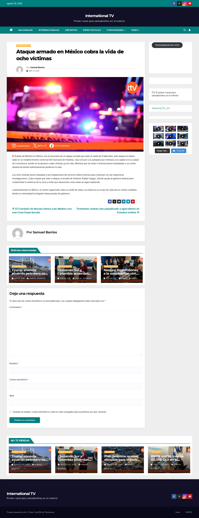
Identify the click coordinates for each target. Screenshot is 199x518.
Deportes (71, 30)
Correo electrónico (19, 379)
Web (11, 396)
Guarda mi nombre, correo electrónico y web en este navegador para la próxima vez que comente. (60, 412)
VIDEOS (188, 512)
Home (177, 512)
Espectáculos (92, 30)
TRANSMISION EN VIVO (167, 45)
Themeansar (49, 512)
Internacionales (49, 30)
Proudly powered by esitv (17, 512)
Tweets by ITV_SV (161, 108)
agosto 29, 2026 (22, 465)
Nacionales (26, 30)
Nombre (14, 363)
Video (135, 30)
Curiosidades (115, 30)
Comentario (15, 307)
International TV (99, 15)
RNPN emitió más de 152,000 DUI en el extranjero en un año (167, 459)
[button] (185, 30)
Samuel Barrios (37, 67)
